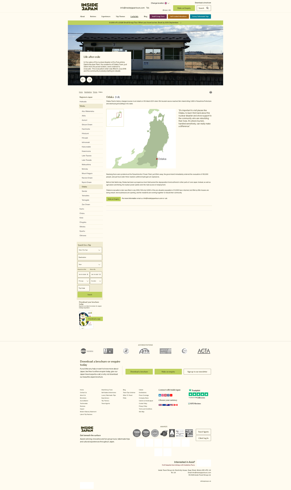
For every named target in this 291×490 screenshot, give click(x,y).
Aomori (84, 120)
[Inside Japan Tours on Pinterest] (165, 395)
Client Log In (203, 438)
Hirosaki (85, 138)
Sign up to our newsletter (197, 371)
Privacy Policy (143, 406)
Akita (84, 116)
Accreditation (84, 401)
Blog (145, 16)
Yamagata (85, 200)
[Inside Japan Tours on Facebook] (168, 395)
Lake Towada (87, 160)
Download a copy (94, 319)
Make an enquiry (168, 371)
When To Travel (127, 395)
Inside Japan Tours (89, 6)
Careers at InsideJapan (146, 401)
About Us (83, 395)
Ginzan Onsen (87, 125)
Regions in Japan (86, 97)
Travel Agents (106, 403)
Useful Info (134, 16)
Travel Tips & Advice (129, 392)
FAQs (124, 398)
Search (201, 8)
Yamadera (85, 196)
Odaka (100, 92)
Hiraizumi (85, 133)
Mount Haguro (87, 173)
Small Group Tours (158, 16)
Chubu (82, 213)
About (82, 16)
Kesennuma (86, 151)
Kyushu (82, 231)
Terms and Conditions (145, 409)
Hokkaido (83, 102)
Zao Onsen (86, 204)
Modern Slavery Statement (88, 412)
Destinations (88, 92)
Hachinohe (86, 129)
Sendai (84, 191)
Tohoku (95, 92)
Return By (92, 269)
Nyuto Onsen (87, 182)
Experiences (106, 16)
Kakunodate (86, 147)
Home (81, 92)
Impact (82, 409)
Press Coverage (144, 395)
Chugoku (83, 222)
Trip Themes (120, 16)
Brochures (83, 398)
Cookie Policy (143, 403)
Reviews (93, 16)
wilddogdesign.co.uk (205, 480)
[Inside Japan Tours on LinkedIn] (160, 395)
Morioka (85, 169)
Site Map (141, 412)
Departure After (82, 269)
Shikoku (82, 227)
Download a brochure (203, 3)
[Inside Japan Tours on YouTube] (171, 395)
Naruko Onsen (87, 178)
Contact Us (83, 392)
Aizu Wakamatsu (88, 111)
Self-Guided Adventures (178, 16)
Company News (144, 398)
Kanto (82, 209)
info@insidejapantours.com (132, 8)
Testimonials (84, 403)
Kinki (81, 218)
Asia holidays (176, 464)
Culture (141, 390)
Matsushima (86, 165)
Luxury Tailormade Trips (200, 16)
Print (210, 92)
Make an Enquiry (184, 8)
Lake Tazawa (86, 156)
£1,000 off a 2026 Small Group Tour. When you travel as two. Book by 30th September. (144, 23)
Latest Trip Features (86, 414)
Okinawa (83, 236)
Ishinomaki (86, 142)
